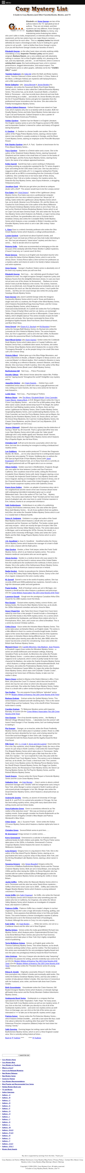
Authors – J (6, 1119)
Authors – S (6, 1138)
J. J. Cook (22, 744)
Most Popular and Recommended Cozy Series (18, 1084)
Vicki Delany (23, 193)
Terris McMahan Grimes (15, 943)
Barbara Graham (12, 698)
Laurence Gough (12, 597)
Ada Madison (42, 647)
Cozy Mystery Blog (8, 1062)
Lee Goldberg (11, 451)
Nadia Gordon (11, 571)
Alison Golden (11, 467)
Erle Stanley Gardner (14, 145)
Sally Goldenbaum (13, 505)
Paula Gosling (11, 588)
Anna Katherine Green (14, 809)
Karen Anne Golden (13, 487)
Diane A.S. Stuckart (28, 327)
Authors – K (6, 1122)
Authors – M (6, 1127)
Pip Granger (10, 728)
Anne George (43, 21)
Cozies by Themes (8, 1079)
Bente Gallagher (12, 85)
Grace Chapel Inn (12, 611)
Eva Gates (9, 193)
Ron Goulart (10, 603)
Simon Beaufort (31, 864)
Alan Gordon (10, 549)
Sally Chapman (26, 895)
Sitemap (61, 1162)
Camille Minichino (29, 647)
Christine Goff (11, 443)
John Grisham (11, 956)
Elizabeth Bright (38, 398)
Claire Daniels (30, 383)
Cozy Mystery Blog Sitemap (41, 1162)
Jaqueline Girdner (12, 383)
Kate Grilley (10, 924)
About (76, 1160)
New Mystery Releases (9, 1073)
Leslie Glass (10, 394)
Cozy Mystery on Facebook (11, 1065)
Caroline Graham (12, 709)
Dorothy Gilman (11, 375)
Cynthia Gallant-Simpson (15, 107)
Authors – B (6, 1098)
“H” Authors (36, 1038)
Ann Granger (10, 718)
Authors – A (6, 1095)
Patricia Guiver (11, 1016)
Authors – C (6, 1100)
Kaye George (10, 297)
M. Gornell (9, 580)
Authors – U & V (7, 1144)
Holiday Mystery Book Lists (11, 1087)
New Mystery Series (9, 1076)
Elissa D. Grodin (12, 972)
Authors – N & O (7, 1130)
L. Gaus (8, 230)
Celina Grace (10, 627)
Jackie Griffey (11, 882)
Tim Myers (27, 398)
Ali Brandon (44, 327)
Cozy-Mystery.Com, (44, 1166)
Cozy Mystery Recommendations (13, 1081)
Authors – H (6, 1114)
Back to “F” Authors (12, 1038)
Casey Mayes (10, 400)
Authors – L (6, 1125)
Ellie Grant (9, 744)
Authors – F (6, 1108)
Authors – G (6, 1111)
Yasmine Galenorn (13, 74)
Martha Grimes (11, 930)
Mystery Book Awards (9, 1149)
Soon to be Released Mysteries (12, 1070)
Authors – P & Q (7, 1133)
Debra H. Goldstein (13, 518)
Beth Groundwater (13, 987)
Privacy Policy (58, 1160)
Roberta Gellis (11, 246)
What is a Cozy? (7, 1068)
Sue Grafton (10, 692)
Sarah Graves (11, 776)
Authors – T (6, 1141)
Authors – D (6, 1103)
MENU (8, 3)
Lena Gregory (11, 851)
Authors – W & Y (8, 1146)
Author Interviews (8, 1092)
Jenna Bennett (29, 85)
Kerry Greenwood (12, 838)
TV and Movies (7, 1089)
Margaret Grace (11, 647)
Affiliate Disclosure (26, 1160)
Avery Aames (31, 340)
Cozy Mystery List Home (10, 1160)
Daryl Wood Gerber (13, 340)
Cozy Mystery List (42, 9)
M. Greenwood (11, 834)
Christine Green (11, 830)
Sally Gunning (11, 1029)
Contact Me (69, 1160)
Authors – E (6, 1106)
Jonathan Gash (11, 186)
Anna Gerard (10, 327)
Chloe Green (10, 822)
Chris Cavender (51, 398)
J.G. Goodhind (11, 541)
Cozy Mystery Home (9, 1060)
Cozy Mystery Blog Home (43, 1160)
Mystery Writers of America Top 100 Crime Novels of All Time (35, 695)
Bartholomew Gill (12, 371)
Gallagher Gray (11, 782)
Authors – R (6, 1135)
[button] (4, 2)
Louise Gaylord (11, 236)
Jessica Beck (22, 400)
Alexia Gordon (11, 558)
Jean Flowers (54, 647)
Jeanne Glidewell (12, 427)
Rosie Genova (11, 255)
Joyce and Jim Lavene (37, 744)
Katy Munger (27, 782)
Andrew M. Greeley (13, 798)
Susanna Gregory (12, 864)
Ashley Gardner (11, 121)
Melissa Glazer (11, 398)
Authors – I (6, 1117)
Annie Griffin (10, 895)
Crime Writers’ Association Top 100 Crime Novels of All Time (35, 593)
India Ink (27, 74)
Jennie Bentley (43, 85)
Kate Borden (24, 924)
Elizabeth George (12, 51)
